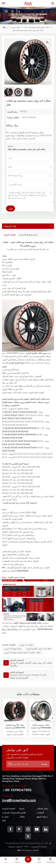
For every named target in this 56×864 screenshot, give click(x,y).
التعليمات (40, 812)
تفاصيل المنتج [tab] (10, 234)
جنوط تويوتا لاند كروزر (13, 648)
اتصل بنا (5, 816)
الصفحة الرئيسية (8, 808)
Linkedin (46, 829)
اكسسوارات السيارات (10, 812)
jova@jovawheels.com (19, 800)
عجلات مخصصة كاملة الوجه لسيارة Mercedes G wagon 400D (41, 726)
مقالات (22, 816)
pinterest (19, 829)
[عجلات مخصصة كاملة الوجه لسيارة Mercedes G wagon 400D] (41, 710)
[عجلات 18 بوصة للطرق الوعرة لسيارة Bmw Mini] (15, 710)
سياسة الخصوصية (39, 846)
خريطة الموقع (42, 816)
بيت (6, 27)
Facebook (10, 829)
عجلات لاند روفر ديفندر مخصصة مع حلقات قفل (26, 149)
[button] (52, 718)
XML (4, 821)
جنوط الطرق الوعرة (16, 363)
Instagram (28, 829)
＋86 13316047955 (17, 790)
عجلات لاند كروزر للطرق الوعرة (39, 648)
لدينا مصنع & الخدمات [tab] (28, 234)
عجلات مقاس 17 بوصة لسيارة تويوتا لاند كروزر (22, 652)
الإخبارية (22, 812)
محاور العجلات (42, 808)
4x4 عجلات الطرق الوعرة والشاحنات (37, 27)
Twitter (28, 836)
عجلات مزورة (16, 27)
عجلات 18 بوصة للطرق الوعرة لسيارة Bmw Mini (15, 726)
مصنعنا (22, 808)
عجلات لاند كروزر (26, 645)
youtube (37, 829)
